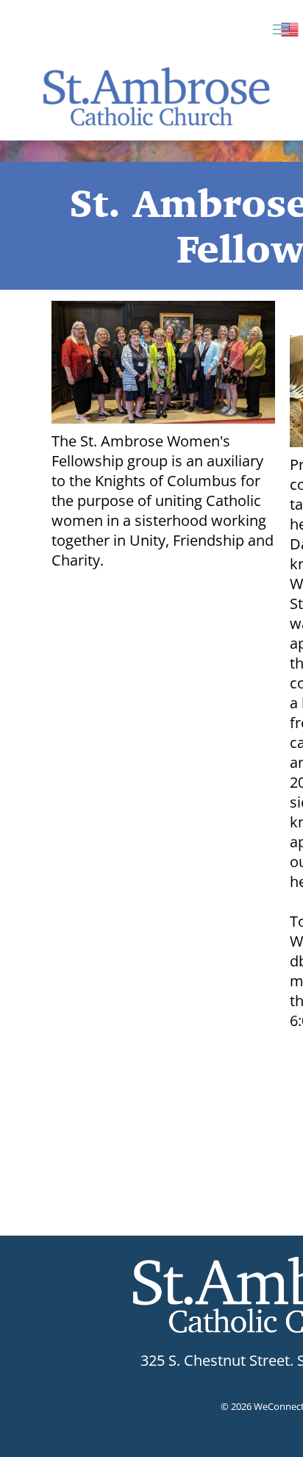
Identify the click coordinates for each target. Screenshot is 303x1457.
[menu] (281, 29)
